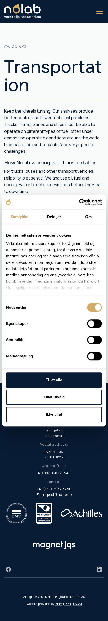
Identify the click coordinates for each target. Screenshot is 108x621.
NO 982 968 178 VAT (54, 473)
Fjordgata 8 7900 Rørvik (54, 433)
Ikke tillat (54, 414)
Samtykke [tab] (19, 216)
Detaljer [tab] (54, 216)
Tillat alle (54, 380)
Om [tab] (88, 216)
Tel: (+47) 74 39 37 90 (54, 489)
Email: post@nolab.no (54, 494)
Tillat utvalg (54, 397)
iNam (59, 604)
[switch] (94, 323)
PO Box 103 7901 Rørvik (54, 454)
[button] (98, 11)
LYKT (67, 604)
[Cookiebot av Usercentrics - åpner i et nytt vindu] (79, 202)
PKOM (77, 604)
